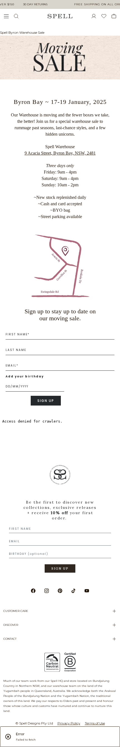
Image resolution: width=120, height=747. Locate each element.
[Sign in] (96, 16)
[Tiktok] (73, 591)
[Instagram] (46, 591)
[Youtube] (87, 591)
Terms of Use (95, 723)
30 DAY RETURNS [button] (35, 4)
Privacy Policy (68, 723)
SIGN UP (45, 400)
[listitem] (60, 521)
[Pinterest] (60, 591)
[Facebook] (33, 591)
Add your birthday (25, 376)
